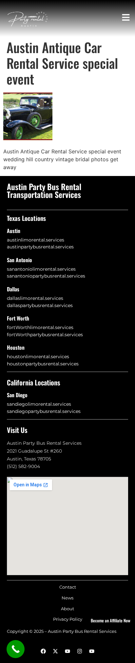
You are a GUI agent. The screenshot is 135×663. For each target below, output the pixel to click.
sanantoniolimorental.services (41, 269)
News (67, 597)
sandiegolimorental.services (39, 404)
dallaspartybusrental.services (40, 305)
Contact (67, 587)
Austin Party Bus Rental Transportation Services (44, 190)
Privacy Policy (67, 619)
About (67, 608)
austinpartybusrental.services (40, 247)
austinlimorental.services (35, 240)
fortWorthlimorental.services (40, 327)
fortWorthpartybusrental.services (45, 335)
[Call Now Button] (16, 649)
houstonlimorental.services (38, 357)
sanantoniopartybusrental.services (46, 276)
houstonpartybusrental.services (43, 364)
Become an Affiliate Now (110, 620)
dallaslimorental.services (35, 298)
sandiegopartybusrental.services (44, 411)
